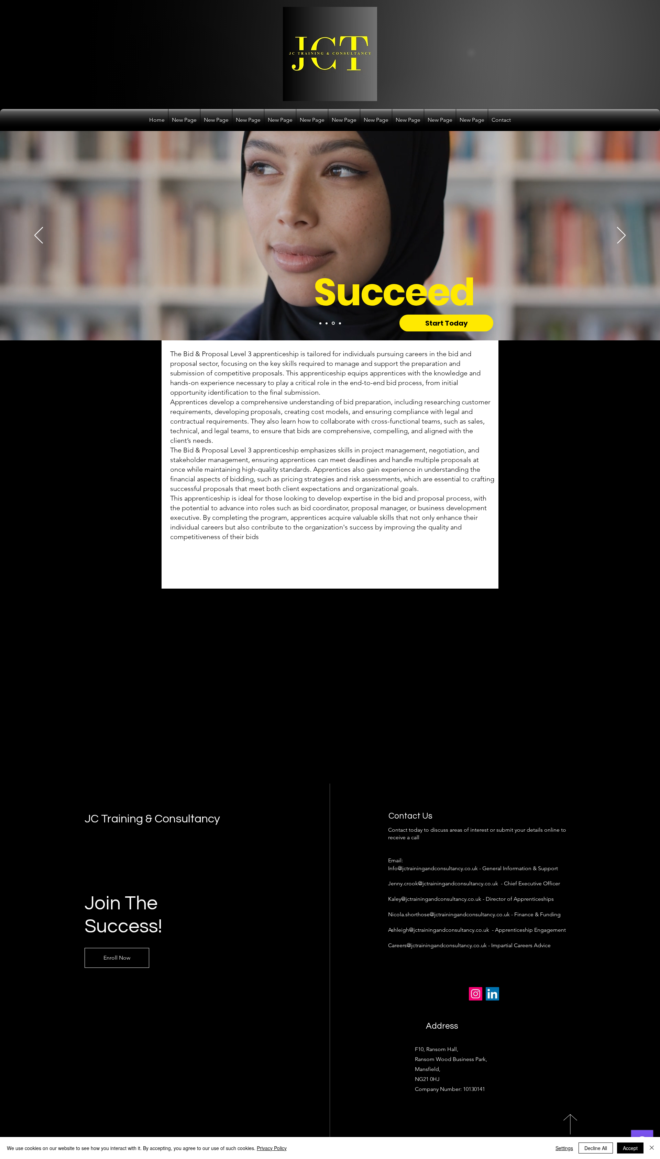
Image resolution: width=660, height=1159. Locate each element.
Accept (630, 1148)
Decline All (595, 1148)
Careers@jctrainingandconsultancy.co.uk (437, 945)
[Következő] (621, 236)
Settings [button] (564, 1148)
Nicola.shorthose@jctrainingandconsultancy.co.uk (449, 914)
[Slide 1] (320, 323)
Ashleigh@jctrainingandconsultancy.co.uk (438, 930)
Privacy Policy (272, 1148)
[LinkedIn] (492, 994)
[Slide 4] (339, 323)
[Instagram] (475, 994)
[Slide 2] (327, 323)
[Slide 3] (333, 323)
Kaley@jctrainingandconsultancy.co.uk (434, 899)
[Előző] (38, 236)
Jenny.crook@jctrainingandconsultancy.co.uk (443, 883)
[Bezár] (652, 1147)
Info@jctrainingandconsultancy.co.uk (433, 868)
